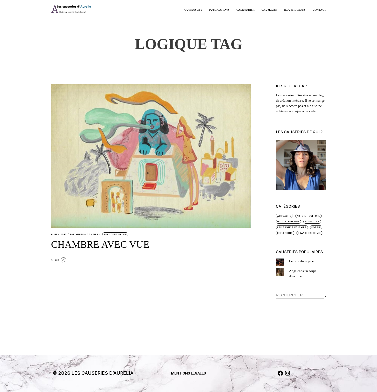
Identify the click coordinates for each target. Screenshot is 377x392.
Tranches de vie (115, 234)
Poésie (316, 227)
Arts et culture (308, 216)
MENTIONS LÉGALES (188, 373)
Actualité (284, 216)
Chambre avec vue (100, 244)
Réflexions (285, 233)
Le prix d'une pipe (301, 261)
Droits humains (288, 221)
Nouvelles (312, 221)
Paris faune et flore (292, 227)
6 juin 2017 (59, 234)
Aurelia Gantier (84, 234)
